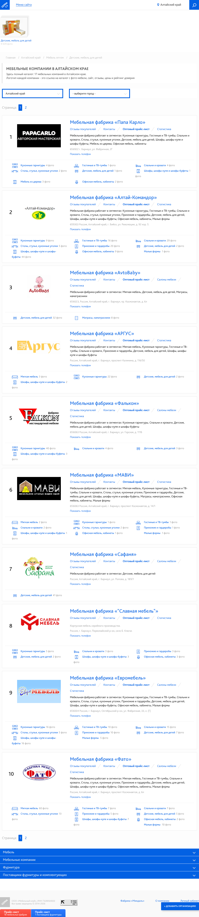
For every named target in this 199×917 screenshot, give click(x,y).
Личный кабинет (189, 900)
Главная (11, 57)
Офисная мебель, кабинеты (98, 181)
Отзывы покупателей (83, 129)
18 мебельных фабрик (15, 913)
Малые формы (152, 251)
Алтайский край (170, 4)
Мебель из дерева (31, 181)
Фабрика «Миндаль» (132, 900)
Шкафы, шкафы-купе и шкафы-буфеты (166, 170)
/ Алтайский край (28, 57)
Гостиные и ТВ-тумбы (94, 165)
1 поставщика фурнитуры (48, 913)
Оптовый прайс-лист (136, 129)
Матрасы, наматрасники (96, 317)
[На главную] (5, 5)
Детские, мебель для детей (97, 170)
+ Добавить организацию (180, 906)
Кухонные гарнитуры (33, 165)
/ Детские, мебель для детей (83, 57)
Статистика (164, 129)
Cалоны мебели (166, 279)
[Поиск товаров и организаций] (194, 5)
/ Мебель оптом (52, 57)
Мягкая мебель (29, 376)
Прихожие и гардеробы (95, 246)
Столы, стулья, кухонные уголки (39, 170)
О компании (162, 900)
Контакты (109, 129)
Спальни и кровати (155, 165)
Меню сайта (24, 4)
